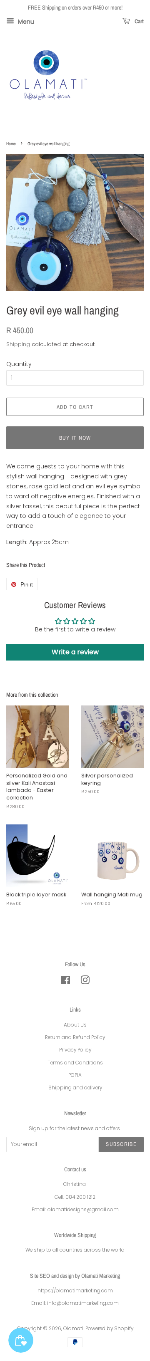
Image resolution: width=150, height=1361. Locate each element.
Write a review (75, 652)
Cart (138, 21)
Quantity (19, 364)
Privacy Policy (75, 1050)
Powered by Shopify (109, 1328)
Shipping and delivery (75, 1087)
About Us (75, 1025)
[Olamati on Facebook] (65, 982)
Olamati (73, 1328)
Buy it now (75, 437)
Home (11, 143)
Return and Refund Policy (75, 1037)
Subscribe (121, 1144)
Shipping (18, 344)
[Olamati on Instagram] (85, 982)
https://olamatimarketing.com (75, 1290)
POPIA (75, 1075)
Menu (25, 21)
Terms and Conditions (75, 1062)
